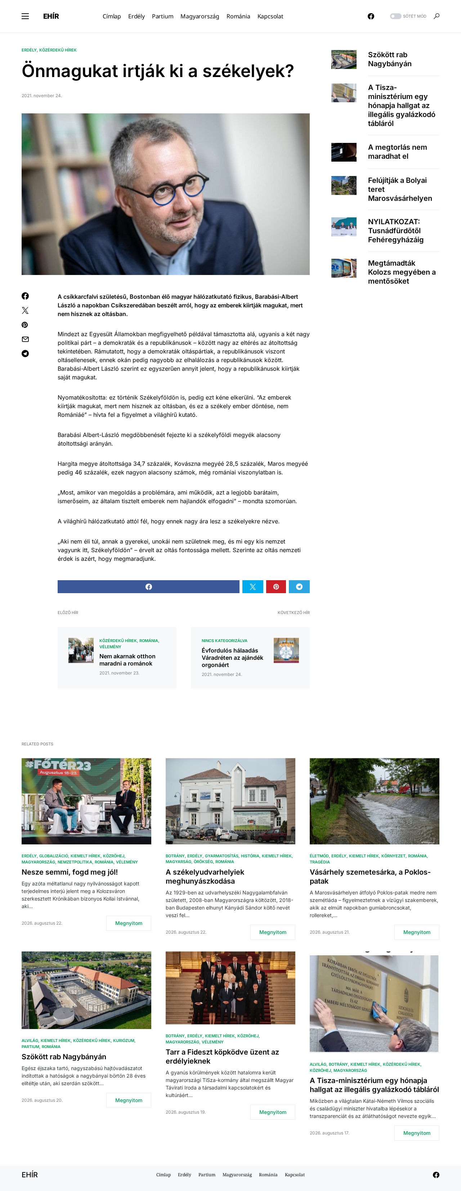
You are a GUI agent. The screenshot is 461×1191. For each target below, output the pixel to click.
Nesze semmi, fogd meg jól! (70, 872)
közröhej (113, 855)
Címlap (163, 1175)
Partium (30, 1046)
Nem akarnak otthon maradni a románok (127, 660)
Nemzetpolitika (75, 862)
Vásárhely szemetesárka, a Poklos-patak (370, 876)
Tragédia (320, 862)
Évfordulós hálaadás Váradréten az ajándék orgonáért (232, 657)
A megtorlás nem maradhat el (397, 152)
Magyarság (178, 861)
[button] (25, 16)
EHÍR (51, 16)
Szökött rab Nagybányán (390, 59)
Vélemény (110, 646)
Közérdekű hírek (58, 50)
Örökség (203, 861)
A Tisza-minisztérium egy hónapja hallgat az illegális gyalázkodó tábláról (401, 106)
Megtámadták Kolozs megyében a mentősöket (402, 272)
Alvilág (30, 1040)
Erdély (29, 50)
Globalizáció (53, 855)
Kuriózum (123, 1040)
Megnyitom (128, 923)
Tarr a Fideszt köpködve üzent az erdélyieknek (222, 1056)
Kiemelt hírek (85, 855)
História (250, 855)
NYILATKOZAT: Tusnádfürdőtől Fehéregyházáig (396, 230)
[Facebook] (371, 16)
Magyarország (38, 862)
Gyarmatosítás (221, 855)
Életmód (319, 855)
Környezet (393, 855)
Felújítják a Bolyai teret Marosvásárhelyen (400, 189)
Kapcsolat (295, 1175)
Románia (148, 640)
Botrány (175, 855)
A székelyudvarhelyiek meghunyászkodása (205, 876)
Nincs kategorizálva (224, 640)
